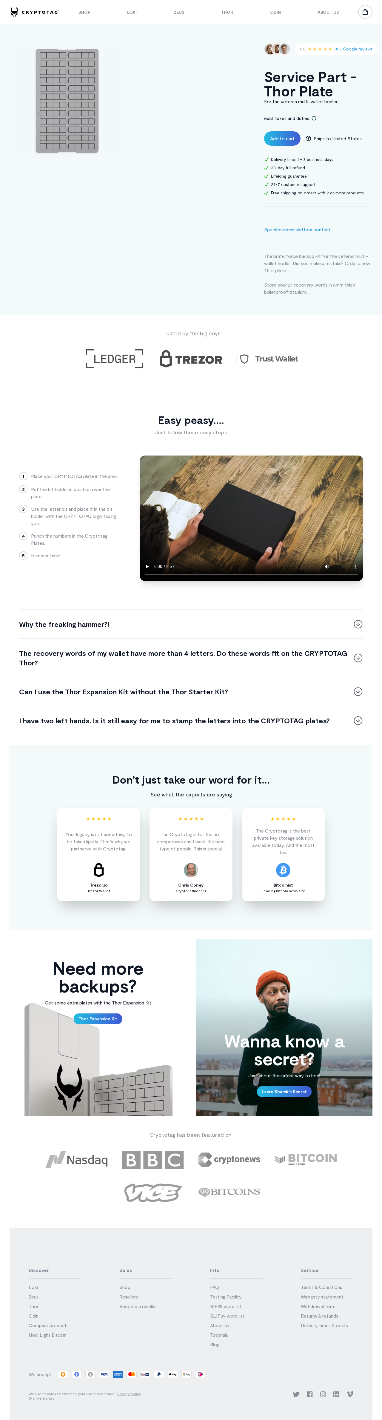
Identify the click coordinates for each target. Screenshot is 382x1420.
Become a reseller (138, 1306)
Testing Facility (226, 1296)
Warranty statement (322, 1296)
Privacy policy (129, 1394)
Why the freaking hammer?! (64, 624)
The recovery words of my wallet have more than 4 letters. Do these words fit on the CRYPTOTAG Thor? (183, 658)
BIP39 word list (226, 1306)
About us (328, 12)
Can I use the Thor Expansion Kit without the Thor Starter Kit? (123, 691)
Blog (214, 1344)
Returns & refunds (319, 1316)
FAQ (214, 1287)
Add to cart (282, 138)
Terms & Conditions (321, 1287)
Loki (132, 12)
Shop (84, 12)
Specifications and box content (297, 229)
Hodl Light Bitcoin (48, 1335)
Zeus (179, 12)
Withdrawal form (318, 1306)
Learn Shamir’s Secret (284, 1091)
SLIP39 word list (227, 1316)
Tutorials (219, 1335)
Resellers (128, 1296)
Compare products (49, 1325)
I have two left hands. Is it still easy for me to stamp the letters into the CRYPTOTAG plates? (174, 720)
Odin (275, 12)
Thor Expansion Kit (97, 1018)
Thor (227, 12)
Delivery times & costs (324, 1325)
